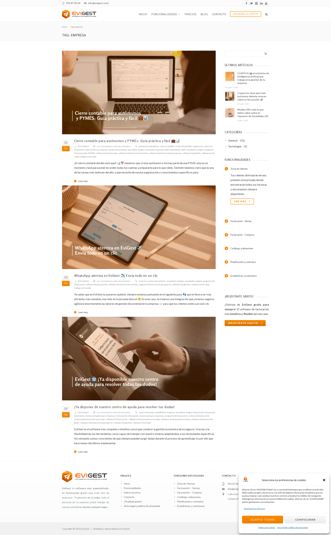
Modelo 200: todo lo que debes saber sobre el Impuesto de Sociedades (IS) (252, 113)
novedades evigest (195, 149)
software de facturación (107, 153)
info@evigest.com (98, 3)
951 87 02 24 (73, 3)
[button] (324, 480)
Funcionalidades (164, 14)
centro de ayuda (146, 412)
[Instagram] (256, 3)
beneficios (154, 146)
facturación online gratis (127, 416)
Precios (190, 14)
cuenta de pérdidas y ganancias (189, 146)
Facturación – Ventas (188, 488)
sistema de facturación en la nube (89, 419)
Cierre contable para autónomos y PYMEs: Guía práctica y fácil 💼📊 (127, 141)
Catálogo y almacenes (189, 497)
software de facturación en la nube (144, 419)
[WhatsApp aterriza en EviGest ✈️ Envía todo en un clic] (139, 227)
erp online (132, 149)
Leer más (83, 181)
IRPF (183, 149)
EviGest (85, 528)
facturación (198, 412)
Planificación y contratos (190, 501)
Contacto (219, 14)
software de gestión (191, 153)
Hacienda (150, 149)
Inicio (143, 14)
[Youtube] (266, 3)
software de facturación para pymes (165, 153)
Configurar (305, 519)
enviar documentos (118, 149)
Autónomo (144, 146)
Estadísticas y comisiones (191, 505)
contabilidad (160, 412)
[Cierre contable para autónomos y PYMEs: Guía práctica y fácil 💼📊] (139, 92)
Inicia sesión (230, 3)
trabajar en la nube (88, 156)
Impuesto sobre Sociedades (168, 149)
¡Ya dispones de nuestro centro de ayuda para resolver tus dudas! (124, 407)
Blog (204, 14)
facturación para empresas (151, 416)
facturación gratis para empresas (101, 416)
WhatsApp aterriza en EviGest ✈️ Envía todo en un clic (116, 275)
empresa (104, 149)
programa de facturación (176, 416)
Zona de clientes (186, 483)
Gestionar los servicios (254, 508)
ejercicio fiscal (92, 149)
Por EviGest (83, 146)
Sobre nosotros (132, 492)
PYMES (91, 153)
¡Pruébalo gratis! (245, 14)
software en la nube (200, 284)
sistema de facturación (198, 416)
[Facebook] (246, 3)
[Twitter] (251, 3)
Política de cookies (266, 527)
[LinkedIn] (261, 3)
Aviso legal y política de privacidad (292, 527)
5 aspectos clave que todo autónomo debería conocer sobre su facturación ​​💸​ (251, 96)
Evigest (141, 149)
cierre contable (167, 146)
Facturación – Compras (189, 492)
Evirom (126, 528)
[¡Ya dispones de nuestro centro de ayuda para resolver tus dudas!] (139, 358)
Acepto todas (262, 519)
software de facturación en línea (133, 153)
